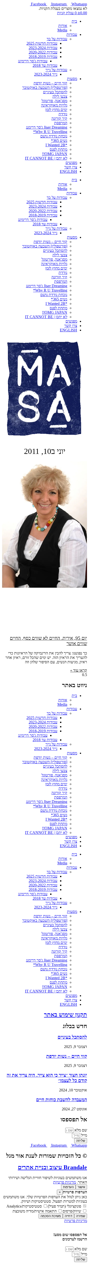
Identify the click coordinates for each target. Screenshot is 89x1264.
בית (74, 21)
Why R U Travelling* (50, 132)
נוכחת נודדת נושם (53, 136)
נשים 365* (59, 140)
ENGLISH (68, 171)
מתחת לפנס (58, 149)
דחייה (68, 1216)
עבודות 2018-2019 (43, 56)
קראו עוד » (78, 670)
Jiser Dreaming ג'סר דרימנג (46, 127)
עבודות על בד (57, 39)
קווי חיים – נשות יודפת (50, 83)
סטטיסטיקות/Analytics (24, 1206)
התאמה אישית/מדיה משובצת (35, 1211)
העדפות (68, 1187)
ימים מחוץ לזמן (56, 110)
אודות (62, 26)
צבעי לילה (59, 96)
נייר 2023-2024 (45, 74)
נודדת (63, 114)
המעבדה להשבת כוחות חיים (61, 1099)
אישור (81, 1187)
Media (62, 30)
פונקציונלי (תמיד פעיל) (65, 1206)
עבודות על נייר (56, 70)
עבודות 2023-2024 (43, 48)
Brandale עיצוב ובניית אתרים (52, 1167)
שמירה (80, 1216)
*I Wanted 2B (56, 145)
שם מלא (80, 1130)
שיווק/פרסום (72, 1211)
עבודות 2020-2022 (43, 52)
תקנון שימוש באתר (65, 1014)
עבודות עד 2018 (45, 65)
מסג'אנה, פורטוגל (54, 101)
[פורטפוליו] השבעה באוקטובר (44, 87)
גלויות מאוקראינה (54, 105)
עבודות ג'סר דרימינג (32, 61)
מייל (83, 1135)
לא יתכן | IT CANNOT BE (46, 158)
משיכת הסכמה (51, 1216)
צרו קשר (70, 167)
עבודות (72, 34)
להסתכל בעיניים (55, 92)
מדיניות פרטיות (64, 1182)
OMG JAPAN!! (54, 154)
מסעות (72, 79)
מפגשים (71, 163)
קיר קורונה (59, 118)
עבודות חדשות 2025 (41, 43)
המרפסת (60, 123)
